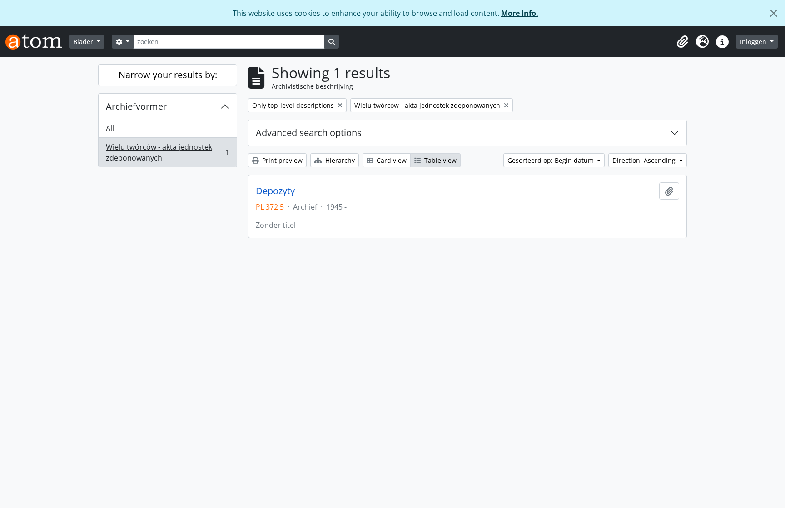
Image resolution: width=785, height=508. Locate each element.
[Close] (774, 13)
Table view (439, 160)
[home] (37, 41)
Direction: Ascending (644, 160)
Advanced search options (309, 132)
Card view (391, 160)
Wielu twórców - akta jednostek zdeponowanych (167, 152)
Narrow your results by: (168, 75)
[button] (682, 42)
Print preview (281, 160)
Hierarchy (339, 160)
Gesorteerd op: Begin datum (551, 160)
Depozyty (275, 191)
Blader (84, 41)
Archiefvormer (136, 106)
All (110, 128)
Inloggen (754, 41)
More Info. (519, 13)
